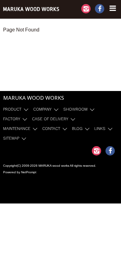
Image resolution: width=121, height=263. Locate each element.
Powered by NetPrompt (19, 172)
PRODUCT (12, 109)
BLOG (77, 128)
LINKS (99, 128)
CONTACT (51, 128)
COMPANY (42, 109)
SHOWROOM (75, 109)
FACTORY (11, 119)
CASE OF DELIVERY (50, 119)
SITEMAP (11, 138)
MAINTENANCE (16, 128)
